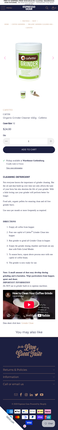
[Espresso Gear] (29, 8)
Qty (4, 135)
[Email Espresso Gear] (16, 395)
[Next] (52, 58)
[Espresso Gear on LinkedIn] (31, 395)
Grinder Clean (27, 323)
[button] (12, 418)
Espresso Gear (23, 404)
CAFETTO (7, 110)
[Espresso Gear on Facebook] (21, 395)
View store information (14, 168)
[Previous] (5, 58)
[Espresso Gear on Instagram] (26, 395)
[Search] (47, 8)
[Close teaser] (24, 426)
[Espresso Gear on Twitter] (36, 395)
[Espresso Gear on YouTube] (42, 395)
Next (34, 21)
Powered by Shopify (38, 404)
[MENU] (1, 8)
